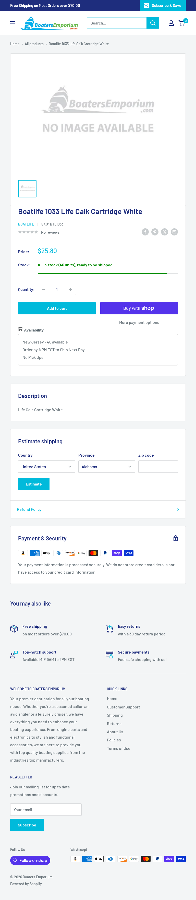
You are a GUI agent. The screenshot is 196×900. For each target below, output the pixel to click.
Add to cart (57, 308)
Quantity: (26, 289)
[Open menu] (12, 23)
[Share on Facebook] (145, 231)
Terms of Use (118, 748)
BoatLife (26, 224)
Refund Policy (29, 509)
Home (15, 44)
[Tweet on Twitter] (164, 231)
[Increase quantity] (70, 289)
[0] (181, 23)
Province (86, 455)
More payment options (139, 322)
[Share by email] (174, 231)
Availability (34, 329)
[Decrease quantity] (43, 289)
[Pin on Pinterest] (154, 231)
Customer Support (123, 706)
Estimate (34, 483)
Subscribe (27, 824)
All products (34, 44)
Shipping (115, 715)
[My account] (171, 23)
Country (25, 455)
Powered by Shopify (26, 884)
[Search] (152, 23)
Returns (114, 723)
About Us (115, 731)
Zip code (146, 455)
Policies (114, 739)
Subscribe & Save (166, 5)
